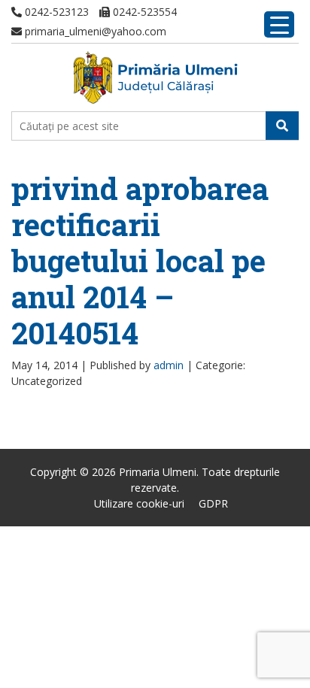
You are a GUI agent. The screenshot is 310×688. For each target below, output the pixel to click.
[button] (282, 125)
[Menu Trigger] (279, 24)
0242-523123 (55, 12)
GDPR (213, 503)
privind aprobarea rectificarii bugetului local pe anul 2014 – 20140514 (140, 260)
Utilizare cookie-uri (139, 503)
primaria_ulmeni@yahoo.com (94, 31)
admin (168, 365)
